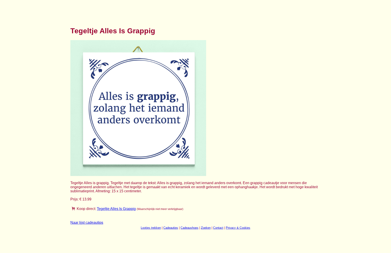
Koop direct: (86, 209)
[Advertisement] (152, 11)
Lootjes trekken (151, 227)
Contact (218, 227)
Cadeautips (170, 227)
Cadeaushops (189, 227)
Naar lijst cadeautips (86, 222)
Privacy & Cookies (238, 227)
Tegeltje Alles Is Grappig (116, 209)
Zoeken (206, 227)
